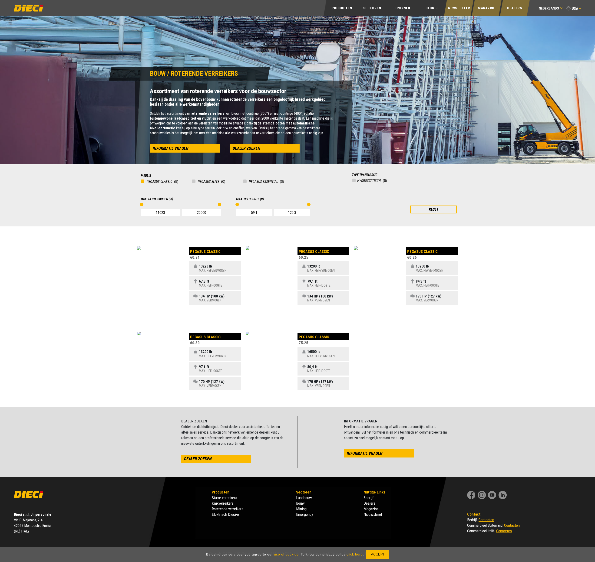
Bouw (300, 503)
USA (575, 9)
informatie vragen (170, 148)
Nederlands (549, 8)
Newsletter (459, 8)
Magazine (486, 8)
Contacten (486, 519)
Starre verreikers (224, 497)
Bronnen (402, 8)
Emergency (304, 514)
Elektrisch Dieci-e (225, 514)
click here (355, 554)
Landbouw (304, 497)
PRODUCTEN (342, 8)
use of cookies (286, 554)
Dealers (514, 8)
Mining (301, 508)
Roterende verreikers (227, 508)
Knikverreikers (223, 503)
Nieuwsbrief (373, 514)
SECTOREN (372, 8)
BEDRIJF (433, 8)
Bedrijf (369, 497)
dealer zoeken (246, 148)
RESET (433, 209)
